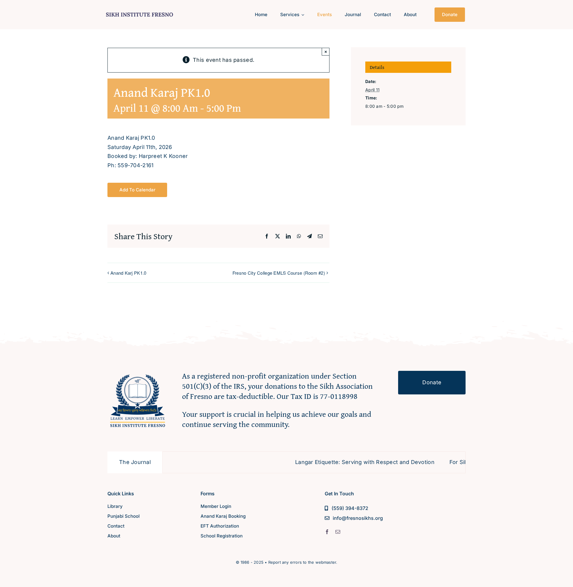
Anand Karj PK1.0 (128, 273)
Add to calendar (137, 190)
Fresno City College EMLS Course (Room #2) (278, 273)
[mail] (337, 531)
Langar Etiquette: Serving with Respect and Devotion (345, 462)
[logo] (139, 11)
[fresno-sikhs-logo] (137, 373)
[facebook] (327, 531)
